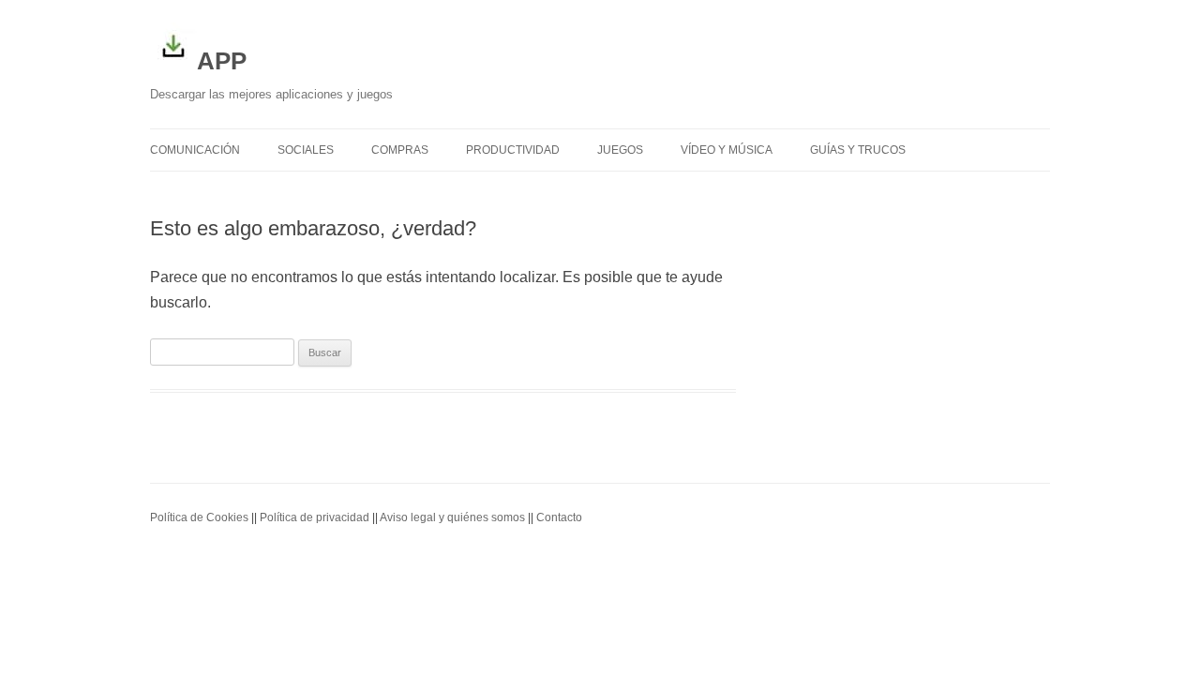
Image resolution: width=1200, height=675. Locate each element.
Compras (399, 150)
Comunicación (195, 150)
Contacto (559, 517)
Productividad (513, 150)
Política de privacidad (314, 517)
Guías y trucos (858, 150)
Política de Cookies (199, 517)
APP (222, 61)
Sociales (306, 150)
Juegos (620, 150)
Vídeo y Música (726, 150)
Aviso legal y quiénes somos (452, 517)
